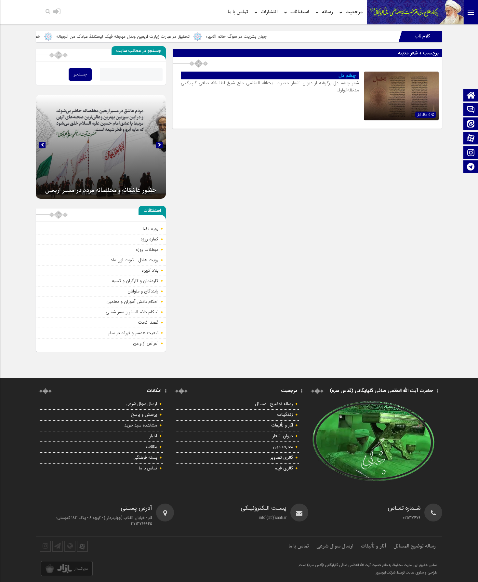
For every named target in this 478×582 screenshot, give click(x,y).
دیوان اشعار (282, 436)
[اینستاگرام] (470, 153)
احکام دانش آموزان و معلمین (132, 301)
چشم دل (347, 75)
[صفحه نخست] (470, 95)
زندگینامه (285, 415)
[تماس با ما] (470, 110)
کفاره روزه (149, 239)
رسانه (327, 12)
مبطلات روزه (147, 249)
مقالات (151, 447)
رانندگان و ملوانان (142, 291)
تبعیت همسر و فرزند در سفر (133, 332)
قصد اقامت (148, 322)
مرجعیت (354, 12)
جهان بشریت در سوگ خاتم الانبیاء (263, 36)
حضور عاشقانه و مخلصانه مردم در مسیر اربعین (101, 190)
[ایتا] (470, 124)
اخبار (153, 436)
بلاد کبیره (149, 270)
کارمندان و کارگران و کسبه (135, 280)
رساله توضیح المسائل (274, 404)
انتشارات (269, 12)
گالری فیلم (283, 468)
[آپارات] (470, 138)
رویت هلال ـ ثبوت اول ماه (134, 260)
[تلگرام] (470, 167)
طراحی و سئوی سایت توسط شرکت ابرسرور (406, 573)
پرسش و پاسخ (144, 415)
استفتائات (299, 12)
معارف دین (283, 447)
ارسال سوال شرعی (141, 404)
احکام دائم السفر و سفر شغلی (132, 312)
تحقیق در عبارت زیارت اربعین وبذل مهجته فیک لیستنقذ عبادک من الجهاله (150, 36)
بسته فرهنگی (145, 458)
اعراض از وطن (145, 343)
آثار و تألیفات (282, 425)
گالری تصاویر (281, 458)
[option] (101, 147)
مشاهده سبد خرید (140, 425)
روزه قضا (150, 228)
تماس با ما (238, 12)
